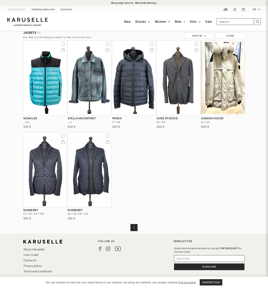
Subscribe (209, 266)
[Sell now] (226, 9)
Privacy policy (33, 266)
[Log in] (235, 9)
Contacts (66, 9)
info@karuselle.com (43, 9)
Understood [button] (211, 282)
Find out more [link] (187, 282)
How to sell (31, 255)
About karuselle (34, 249)
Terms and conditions (38, 271)
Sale (208, 22)
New (127, 22)
